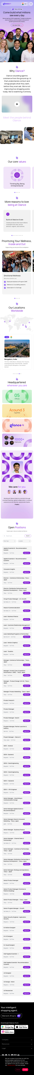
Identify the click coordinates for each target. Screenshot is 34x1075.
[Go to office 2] (14, 373)
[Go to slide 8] (22, 235)
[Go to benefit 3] (17, 298)
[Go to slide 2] (16, 192)
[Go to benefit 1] (14, 298)
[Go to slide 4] (19, 192)
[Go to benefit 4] (19, 298)
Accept (25, 1069)
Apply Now (26, 553)
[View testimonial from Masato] (14, 492)
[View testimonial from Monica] (19, 492)
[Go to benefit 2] (16, 298)
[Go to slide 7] (20, 235)
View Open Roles (16, 25)
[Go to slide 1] (14, 192)
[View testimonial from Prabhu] (25, 492)
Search (28, 535)
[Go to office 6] (20, 373)
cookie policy (11, 1065)
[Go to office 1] (13, 373)
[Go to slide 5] (17, 235)
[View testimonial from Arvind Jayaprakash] (9, 492)
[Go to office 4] (17, 373)
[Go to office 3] (16, 373)
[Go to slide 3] (17, 192)
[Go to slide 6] (19, 235)
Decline (18, 1069)
